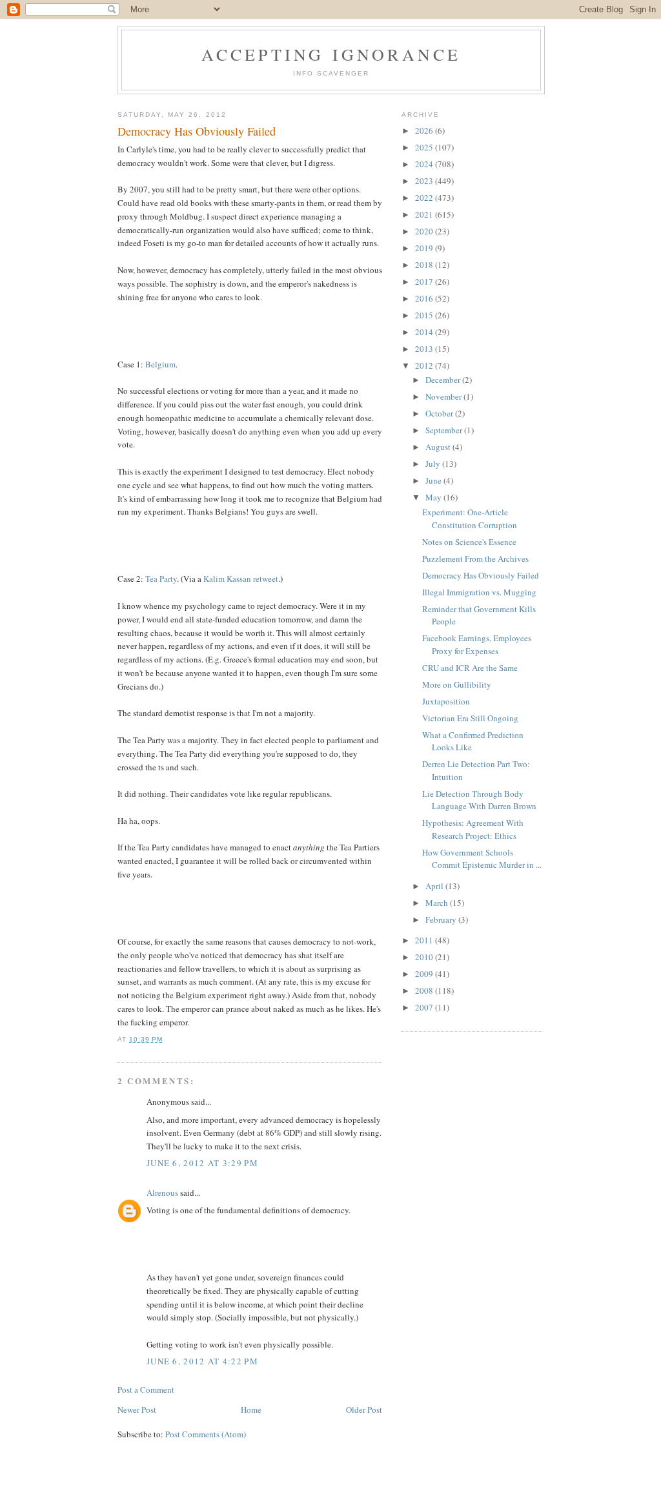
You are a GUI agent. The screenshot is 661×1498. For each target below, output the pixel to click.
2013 (425, 348)
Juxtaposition (446, 701)
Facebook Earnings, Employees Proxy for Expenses (476, 644)
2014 (425, 332)
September (444, 430)
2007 (425, 1007)
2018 (425, 265)
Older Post (364, 1409)
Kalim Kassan (227, 578)
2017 (425, 281)
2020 (425, 231)
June (434, 480)
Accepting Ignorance (331, 54)
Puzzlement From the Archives (475, 558)
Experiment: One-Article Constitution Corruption (469, 518)
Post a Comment (145, 1389)
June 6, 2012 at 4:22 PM (202, 1361)
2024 (425, 164)
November (444, 396)
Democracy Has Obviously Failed (480, 575)
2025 (425, 147)
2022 (425, 197)
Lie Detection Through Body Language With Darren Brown (479, 800)
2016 (425, 298)
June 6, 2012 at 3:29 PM (202, 1163)
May (434, 497)
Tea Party (161, 578)
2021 (425, 214)
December (443, 379)
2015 (425, 315)
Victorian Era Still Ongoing (470, 718)
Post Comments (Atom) (205, 1434)
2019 (425, 248)
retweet (265, 578)
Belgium (160, 364)
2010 (425, 957)
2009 (425, 974)
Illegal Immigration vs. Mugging (479, 592)
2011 (425, 940)
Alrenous (162, 1192)
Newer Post (136, 1409)
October (440, 413)
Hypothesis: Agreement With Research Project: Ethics (473, 829)
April (435, 886)
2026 (425, 130)
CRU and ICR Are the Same (470, 667)
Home (251, 1409)
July (433, 463)
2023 (425, 181)
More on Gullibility (456, 684)
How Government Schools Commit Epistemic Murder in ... (482, 858)
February (441, 919)
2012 (425, 365)
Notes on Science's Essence (469, 542)
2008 (425, 990)
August (439, 447)
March (437, 902)
